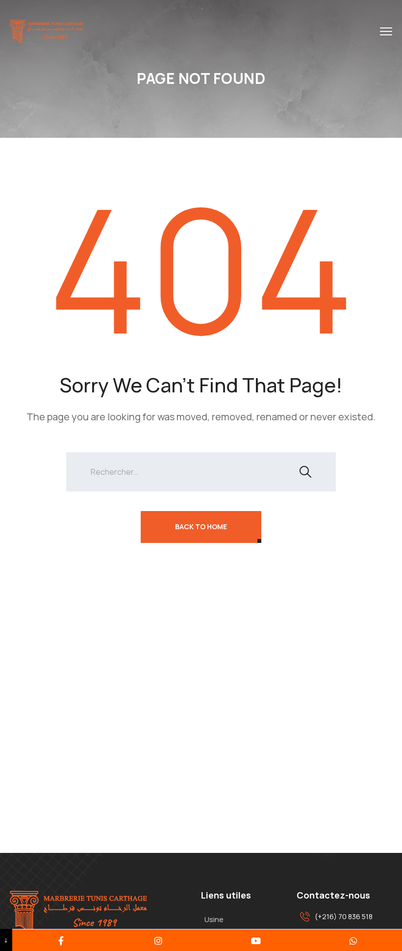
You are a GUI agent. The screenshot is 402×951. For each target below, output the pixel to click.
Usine (214, 919)
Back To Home (201, 526)
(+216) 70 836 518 (344, 916)
